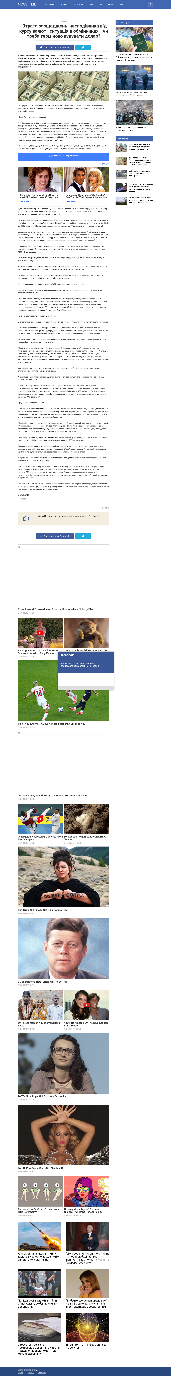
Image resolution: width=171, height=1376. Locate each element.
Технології (64, 4)
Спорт (91, 4)
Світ (101, 4)
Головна (64, 21)
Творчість (42, 1373)
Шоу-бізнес (50, 4)
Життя (110, 4)
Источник (105, 507)
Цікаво (121, 4)
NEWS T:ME (27, 4)
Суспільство (79, 4)
